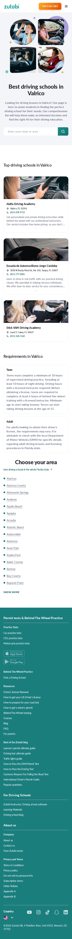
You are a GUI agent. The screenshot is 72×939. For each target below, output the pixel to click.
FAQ (5, 728)
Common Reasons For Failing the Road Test (25, 774)
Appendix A (9, 891)
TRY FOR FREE (50, 6)
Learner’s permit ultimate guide (19, 748)
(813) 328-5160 (17, 336)
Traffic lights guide (12, 758)
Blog (5, 723)
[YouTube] (29, 912)
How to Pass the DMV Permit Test (21, 763)
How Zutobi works (13, 850)
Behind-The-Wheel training (17, 712)
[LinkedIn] (66, 912)
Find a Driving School (14, 677)
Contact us (9, 845)
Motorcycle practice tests (16, 643)
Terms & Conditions (13, 865)
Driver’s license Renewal (15, 692)
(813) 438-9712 (17, 212)
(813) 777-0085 (17, 274)
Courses (7, 718)
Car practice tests (12, 632)
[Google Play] (36, 662)
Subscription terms (13, 880)
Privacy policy (10, 870)
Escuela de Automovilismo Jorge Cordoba (31, 266)
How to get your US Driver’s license (22, 697)
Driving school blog (13, 814)
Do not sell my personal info (18, 875)
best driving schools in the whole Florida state (26, 469)
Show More (11, 592)
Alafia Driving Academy (20, 204)
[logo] (11, 6)
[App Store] (36, 653)
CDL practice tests (13, 638)
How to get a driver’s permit (18, 707)
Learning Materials (12, 809)
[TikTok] (47, 912)
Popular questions (12, 784)
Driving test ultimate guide (17, 753)
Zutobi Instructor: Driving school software (25, 804)
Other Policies (10, 886)
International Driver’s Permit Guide (21, 779)
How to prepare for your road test (21, 702)
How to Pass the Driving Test (18, 769)
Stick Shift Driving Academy (23, 328)
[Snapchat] (56, 912)
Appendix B (9, 896)
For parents (9, 733)
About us (8, 840)
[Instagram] (38, 912)
